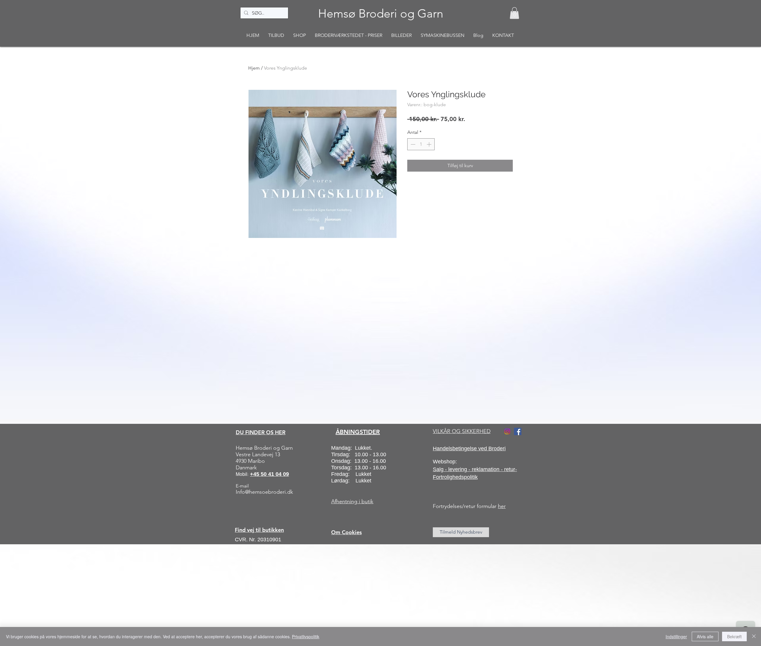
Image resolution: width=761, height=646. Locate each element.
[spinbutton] (420, 144)
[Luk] (753, 636)
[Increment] (429, 144)
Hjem (254, 68)
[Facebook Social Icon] (517, 431)
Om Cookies (346, 532)
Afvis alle (705, 636)
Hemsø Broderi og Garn (380, 13)
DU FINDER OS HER (260, 432)
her (502, 506)
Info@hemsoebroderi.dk (264, 492)
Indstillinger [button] (676, 636)
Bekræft (734, 636)
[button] (514, 13)
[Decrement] (412, 144)
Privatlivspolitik (305, 636)
